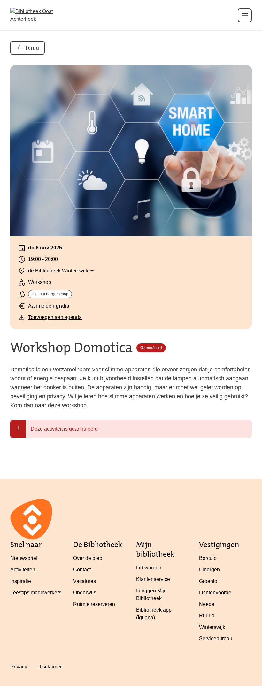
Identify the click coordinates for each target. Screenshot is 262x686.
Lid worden (148, 567)
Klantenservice (153, 579)
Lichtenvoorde (215, 592)
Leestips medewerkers (35, 592)
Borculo (208, 558)
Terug (32, 47)
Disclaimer (49, 666)
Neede (206, 604)
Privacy (18, 666)
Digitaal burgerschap (50, 294)
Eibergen (209, 569)
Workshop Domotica (71, 347)
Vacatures (84, 581)
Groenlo (208, 581)
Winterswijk (212, 627)
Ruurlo (206, 615)
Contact (82, 569)
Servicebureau (215, 638)
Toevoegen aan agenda (55, 317)
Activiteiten (22, 569)
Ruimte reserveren (94, 604)
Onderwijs (84, 592)
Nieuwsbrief (23, 558)
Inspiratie (20, 581)
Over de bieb (87, 558)
